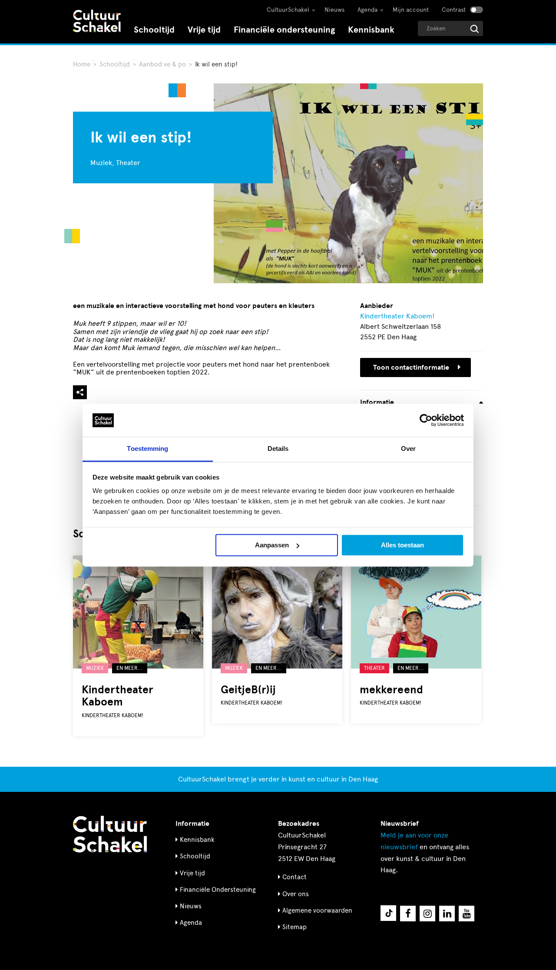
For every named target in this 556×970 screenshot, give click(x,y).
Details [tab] (278, 449)
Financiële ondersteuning (284, 29)
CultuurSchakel (288, 9)
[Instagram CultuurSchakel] (427, 913)
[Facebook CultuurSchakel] (408, 913)
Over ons (295, 894)
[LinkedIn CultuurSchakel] (447, 913)
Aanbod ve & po (162, 64)
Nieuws (334, 9)
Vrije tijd (204, 29)
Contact (294, 877)
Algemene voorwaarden (317, 910)
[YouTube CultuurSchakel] (466, 913)
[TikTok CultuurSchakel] (388, 913)
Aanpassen (272, 545)
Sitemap (294, 927)
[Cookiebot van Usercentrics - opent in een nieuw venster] (426, 420)
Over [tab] (408, 449)
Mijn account (411, 9)
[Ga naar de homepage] (97, 22)
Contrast (454, 9)
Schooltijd (154, 29)
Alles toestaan (402, 545)
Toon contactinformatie (411, 367)
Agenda (367, 9)
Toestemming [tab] (147, 449)
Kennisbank (371, 29)
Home (81, 64)
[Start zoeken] (474, 29)
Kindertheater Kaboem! (397, 316)
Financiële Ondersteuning (218, 890)
